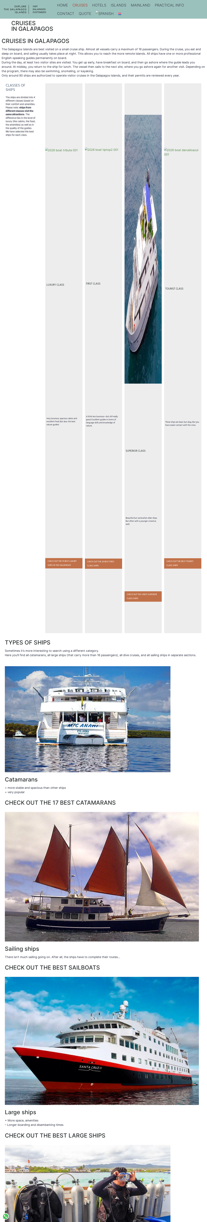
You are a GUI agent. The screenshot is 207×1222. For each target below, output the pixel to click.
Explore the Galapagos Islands (15, 9)
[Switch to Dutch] (119, 13)
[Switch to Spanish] (105, 13)
